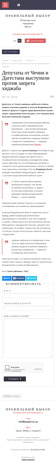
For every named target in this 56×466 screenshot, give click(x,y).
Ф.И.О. (8, 291)
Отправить (13, 379)
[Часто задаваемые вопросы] (34, 5)
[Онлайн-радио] (18, 5)
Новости (29, 60)
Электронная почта (17, 303)
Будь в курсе (17, 60)
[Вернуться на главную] (26, 5)
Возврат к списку (11, 396)
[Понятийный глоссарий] (42, 5)
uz (14, 41)
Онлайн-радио (37, 40)
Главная (5, 60)
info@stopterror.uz (28, 421)
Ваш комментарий (16, 316)
